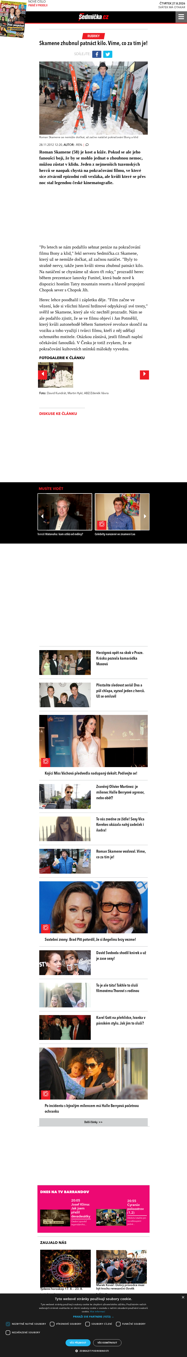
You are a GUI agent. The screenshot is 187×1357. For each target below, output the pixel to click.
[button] (93, 1316)
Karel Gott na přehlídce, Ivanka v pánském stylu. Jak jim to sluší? (120, 1020)
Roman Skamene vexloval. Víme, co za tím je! (121, 854)
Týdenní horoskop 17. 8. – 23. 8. (61, 1289)
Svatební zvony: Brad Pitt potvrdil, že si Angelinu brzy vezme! (90, 940)
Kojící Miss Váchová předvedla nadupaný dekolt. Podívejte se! (91, 773)
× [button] (183, 1297)
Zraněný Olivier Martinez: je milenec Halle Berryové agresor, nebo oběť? (120, 792)
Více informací (97, 1311)
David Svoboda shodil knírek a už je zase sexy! (121, 956)
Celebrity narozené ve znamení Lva (115, 534)
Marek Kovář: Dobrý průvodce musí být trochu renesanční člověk (120, 1287)
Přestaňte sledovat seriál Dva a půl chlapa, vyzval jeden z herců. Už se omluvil (120, 691)
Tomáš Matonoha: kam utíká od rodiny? (60, 534)
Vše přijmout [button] (78, 1342)
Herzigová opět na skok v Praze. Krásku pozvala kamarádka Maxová (119, 658)
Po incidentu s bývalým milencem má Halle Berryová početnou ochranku (92, 1109)
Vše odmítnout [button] (107, 1342)
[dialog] (93, 1325)
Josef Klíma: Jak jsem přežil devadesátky (80, 1208)
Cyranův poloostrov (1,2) (135, 1207)
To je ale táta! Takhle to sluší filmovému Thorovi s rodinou (117, 988)
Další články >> (93, 1122)
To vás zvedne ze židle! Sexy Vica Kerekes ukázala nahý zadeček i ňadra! (120, 825)
